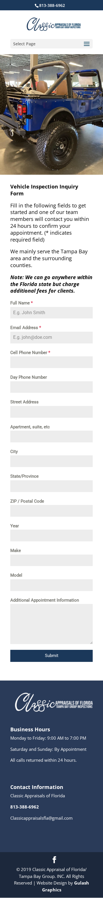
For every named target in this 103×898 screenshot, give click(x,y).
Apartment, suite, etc (30, 426)
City (14, 451)
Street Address (24, 402)
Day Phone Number (28, 377)
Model (16, 575)
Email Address (25, 327)
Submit (51, 655)
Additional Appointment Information (44, 600)
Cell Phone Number (30, 352)
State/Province (24, 476)
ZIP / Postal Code (27, 501)
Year (14, 525)
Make (15, 550)
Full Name (21, 303)
